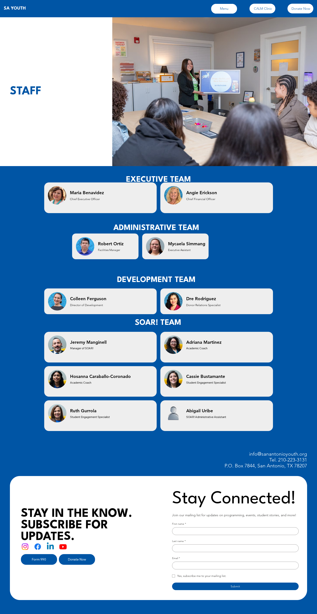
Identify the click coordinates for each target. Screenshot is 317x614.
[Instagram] (25, 546)
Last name (179, 541)
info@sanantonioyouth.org (278, 454)
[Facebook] (37, 546)
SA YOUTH (15, 8)
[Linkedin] (50, 546)
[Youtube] (63, 546)
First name (179, 523)
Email (176, 558)
